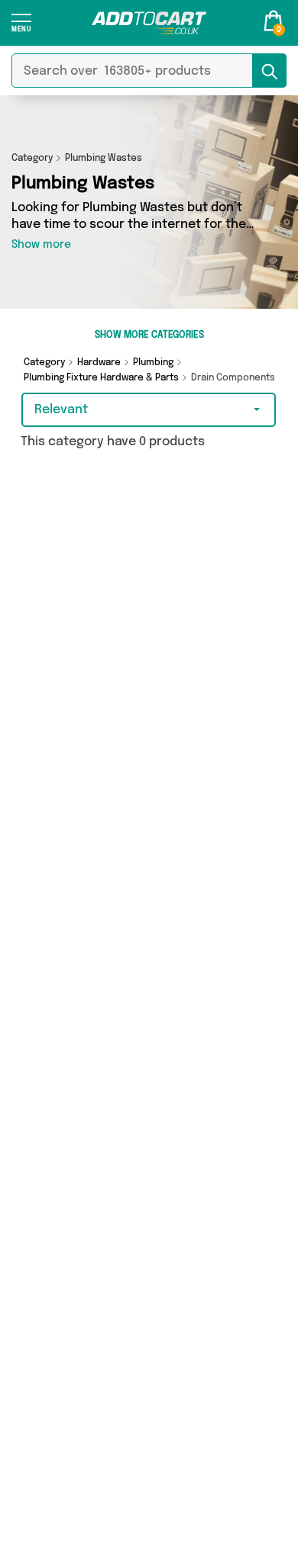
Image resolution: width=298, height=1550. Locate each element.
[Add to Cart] (149, 23)
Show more (41, 244)
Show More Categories (149, 335)
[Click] (21, 27)
